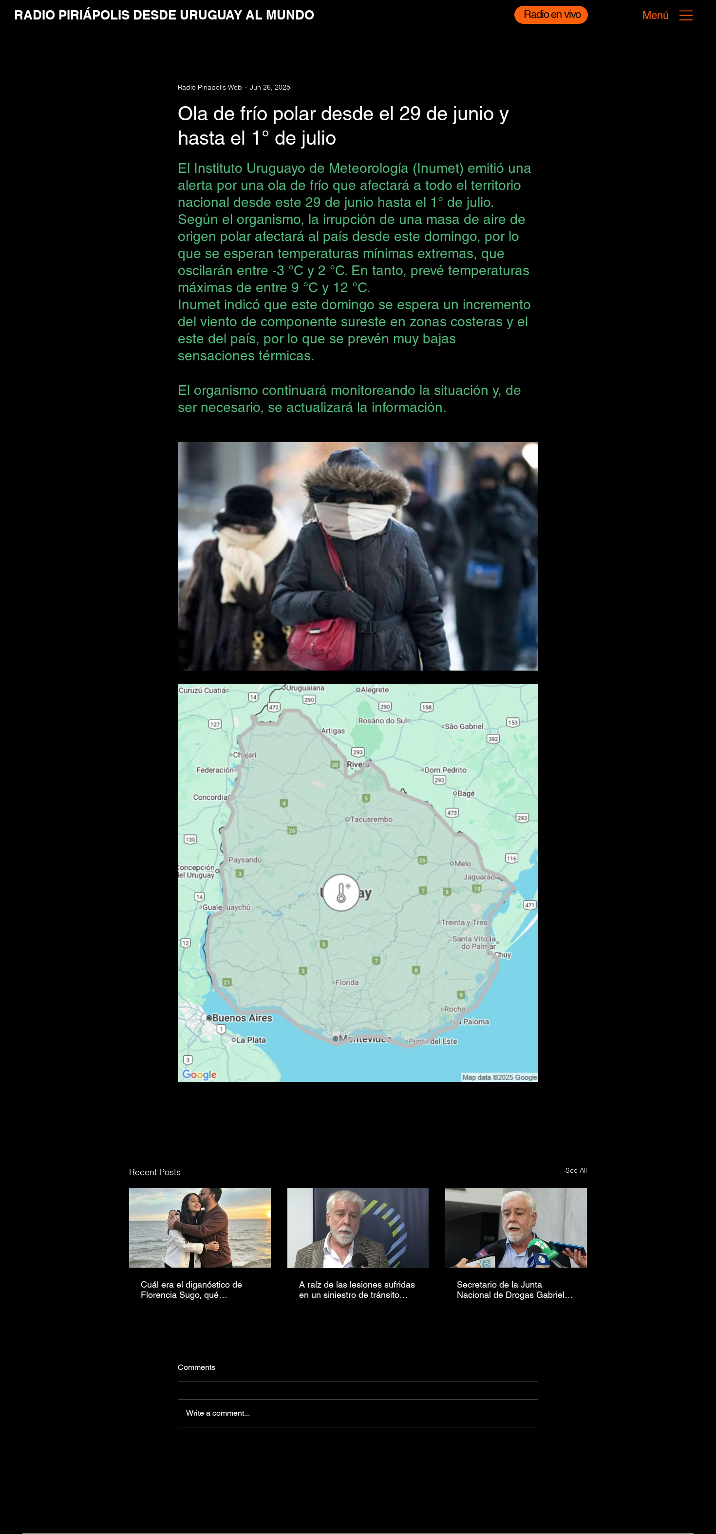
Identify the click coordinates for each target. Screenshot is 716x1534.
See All (576, 1170)
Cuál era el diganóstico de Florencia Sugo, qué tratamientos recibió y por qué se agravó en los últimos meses (198, 1289)
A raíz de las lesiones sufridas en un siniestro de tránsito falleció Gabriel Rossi (357, 1289)
